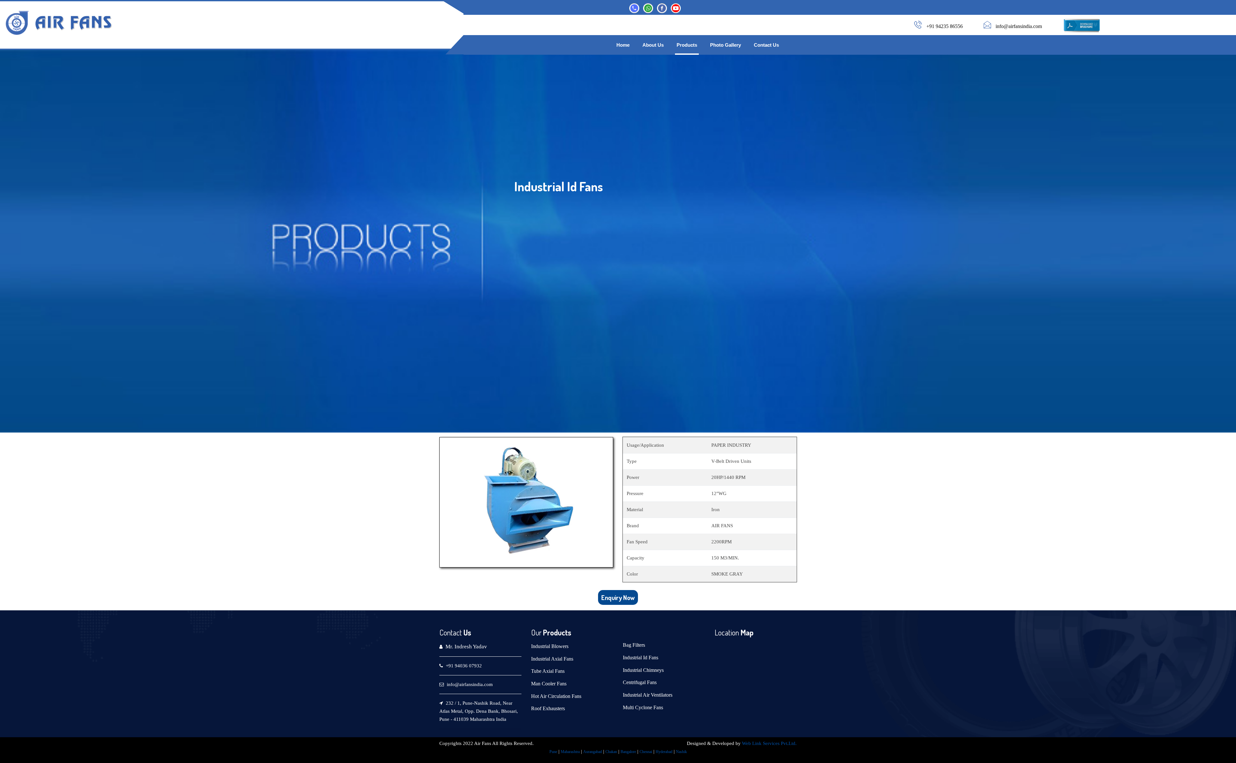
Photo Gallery (725, 45)
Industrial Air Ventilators (647, 695)
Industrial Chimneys (643, 670)
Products (687, 45)
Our (536, 632)
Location (727, 632)
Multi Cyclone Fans (643, 707)
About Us (653, 45)
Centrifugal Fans (640, 682)
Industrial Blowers (549, 646)
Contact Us (766, 45)
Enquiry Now (618, 597)
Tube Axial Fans (548, 671)
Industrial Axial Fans (552, 659)
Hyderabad (664, 751)
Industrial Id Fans (640, 657)
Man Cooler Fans (548, 683)
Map (746, 632)
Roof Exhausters (548, 708)
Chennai (646, 751)
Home (623, 45)
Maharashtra (570, 751)
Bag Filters (634, 645)
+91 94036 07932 (464, 665)
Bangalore (628, 751)
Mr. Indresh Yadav (466, 647)
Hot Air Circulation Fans (556, 696)
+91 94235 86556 (944, 26)
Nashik (681, 751)
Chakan (611, 751)
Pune (553, 751)
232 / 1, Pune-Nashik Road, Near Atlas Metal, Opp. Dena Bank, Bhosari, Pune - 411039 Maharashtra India (478, 711)
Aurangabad (592, 751)
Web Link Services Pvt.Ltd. (769, 743)
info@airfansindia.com (1019, 26)
